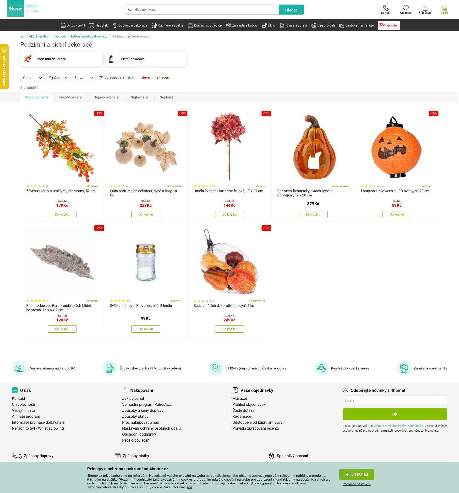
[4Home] (23, 36)
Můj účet (239, 398)
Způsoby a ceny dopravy (143, 410)
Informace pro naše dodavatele (38, 422)
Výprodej (60, 36)
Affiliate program (26, 416)
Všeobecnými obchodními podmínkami (399, 426)
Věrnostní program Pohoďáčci (147, 404)
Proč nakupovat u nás (140, 422)
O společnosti (23, 404)
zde (189, 487)
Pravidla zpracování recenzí (255, 428)
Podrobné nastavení (357, 484)
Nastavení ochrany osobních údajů (151, 428)
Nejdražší (167, 97)
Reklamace (241, 416)
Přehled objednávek (248, 404)
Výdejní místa (23, 410)
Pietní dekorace (133, 59)
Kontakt (18, 398)
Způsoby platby (135, 416)
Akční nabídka (38, 36)
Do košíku (62, 214)
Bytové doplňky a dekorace (89, 36)
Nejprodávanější (106, 97)
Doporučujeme (36, 97)
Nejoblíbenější (70, 97)
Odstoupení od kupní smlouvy (257, 422)
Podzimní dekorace (51, 59)
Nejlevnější (139, 97)
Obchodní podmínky (139, 434)
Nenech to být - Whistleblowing (38, 428)
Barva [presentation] (78, 78)
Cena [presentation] (27, 78)
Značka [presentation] (54, 78)
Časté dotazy (243, 410)
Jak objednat (133, 398)
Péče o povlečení (136, 440)
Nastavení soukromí (290, 483)
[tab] (32, 77)
